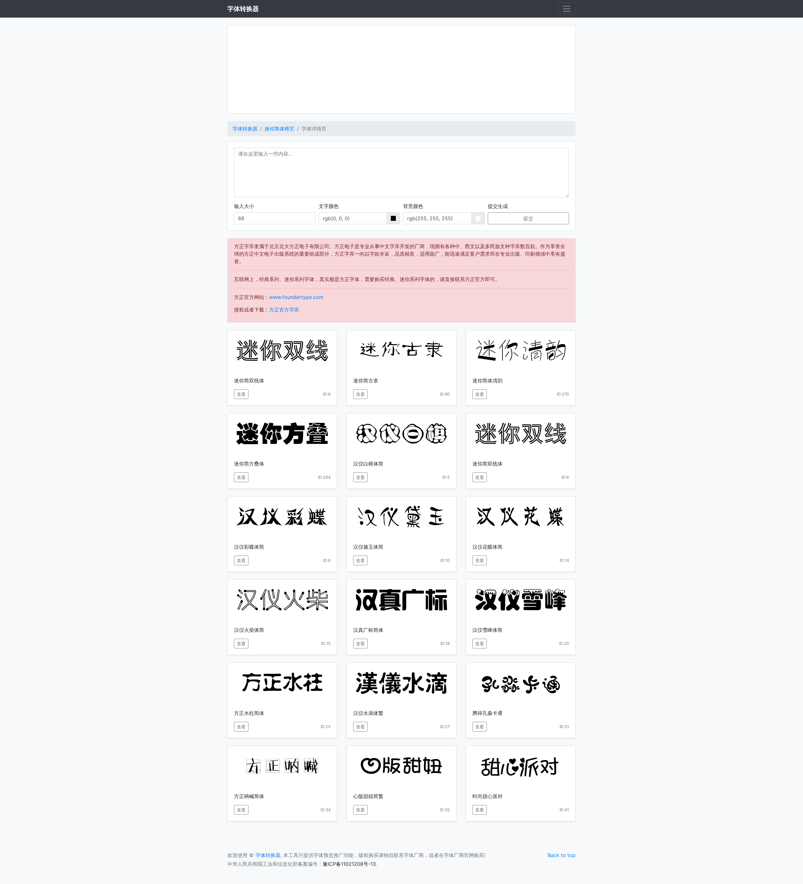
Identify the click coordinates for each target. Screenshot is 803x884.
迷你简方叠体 (249, 464)
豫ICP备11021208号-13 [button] (349, 864)
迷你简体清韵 (487, 380)
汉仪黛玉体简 (368, 547)
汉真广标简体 (368, 630)
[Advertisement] (401, 69)
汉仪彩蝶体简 (249, 547)
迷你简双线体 (249, 380)
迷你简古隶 (365, 380)
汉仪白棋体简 (368, 464)
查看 (241, 394)
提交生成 (498, 206)
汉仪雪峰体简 (487, 630)
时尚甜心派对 (487, 796)
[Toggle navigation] (567, 9)
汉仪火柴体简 (249, 630)
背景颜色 (413, 206)
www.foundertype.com (296, 297)
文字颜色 (329, 206)
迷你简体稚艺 (279, 128)
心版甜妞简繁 (368, 796)
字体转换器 (245, 128)
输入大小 (244, 206)
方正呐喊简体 (249, 796)
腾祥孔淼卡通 (487, 713)
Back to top (562, 855)
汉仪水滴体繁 (368, 713)
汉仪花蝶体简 (487, 547)
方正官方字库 (284, 309)
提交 (528, 218)
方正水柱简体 (249, 713)
